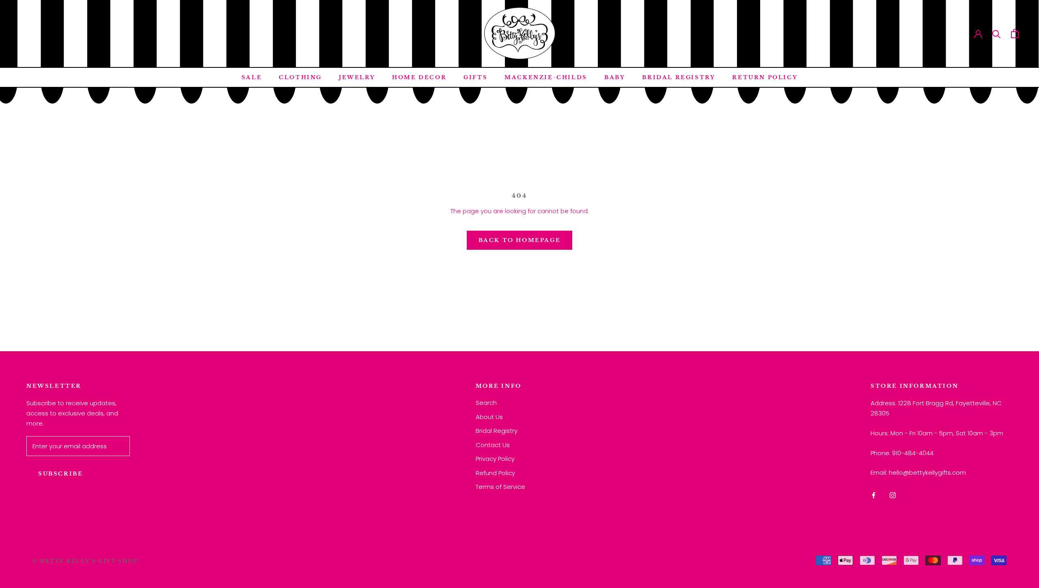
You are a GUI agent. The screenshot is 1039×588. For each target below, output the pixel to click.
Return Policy (765, 77)
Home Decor (419, 77)
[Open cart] (1015, 33)
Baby (614, 77)
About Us (489, 417)
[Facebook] (874, 495)
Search (486, 402)
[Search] (996, 33)
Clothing (300, 77)
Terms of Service (500, 486)
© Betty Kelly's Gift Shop (85, 561)
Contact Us (493, 445)
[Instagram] (893, 495)
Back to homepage (520, 240)
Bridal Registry (678, 77)
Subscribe (60, 473)
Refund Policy (495, 473)
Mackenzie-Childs (545, 77)
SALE (251, 77)
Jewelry (357, 77)
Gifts (475, 77)
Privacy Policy (495, 458)
